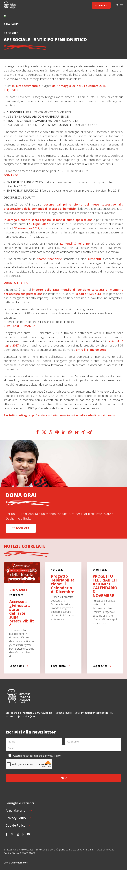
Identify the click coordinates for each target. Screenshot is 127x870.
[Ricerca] (115, 5)
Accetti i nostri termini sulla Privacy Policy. (37, 755)
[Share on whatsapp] (70, 432)
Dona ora (101, 5)
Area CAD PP (11, 24)
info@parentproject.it (94, 712)
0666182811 (65, 712)
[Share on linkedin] (63, 432)
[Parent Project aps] (10, 5)
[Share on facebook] (37, 432)
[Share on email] (89, 432)
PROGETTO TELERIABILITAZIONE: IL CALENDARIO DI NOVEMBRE (63, 585)
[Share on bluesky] (76, 432)
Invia (63, 778)
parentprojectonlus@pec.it (22, 716)
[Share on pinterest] (57, 432)
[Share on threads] (50, 432)
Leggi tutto (16, 666)
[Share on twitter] (44, 432)
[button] (121, 5)
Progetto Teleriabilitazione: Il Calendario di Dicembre (21, 583)
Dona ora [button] (22, 528)
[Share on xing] (83, 432)
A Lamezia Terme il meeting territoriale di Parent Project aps (103, 585)
